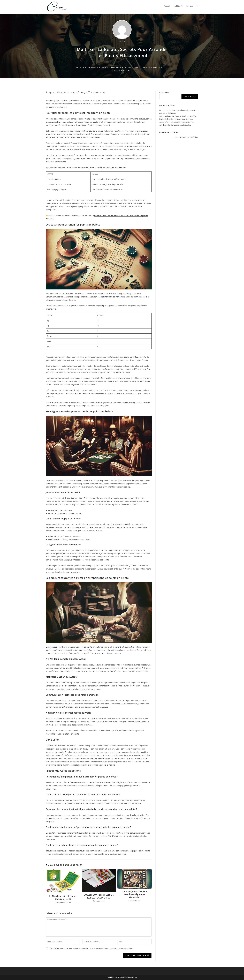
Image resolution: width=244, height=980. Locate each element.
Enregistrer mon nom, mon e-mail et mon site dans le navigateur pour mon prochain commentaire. (92, 948)
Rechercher (164, 92)
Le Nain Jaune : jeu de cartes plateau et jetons (63, 897)
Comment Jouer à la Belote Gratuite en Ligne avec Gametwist (134, 894)
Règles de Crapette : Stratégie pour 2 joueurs (176, 119)
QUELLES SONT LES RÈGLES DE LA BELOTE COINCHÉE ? (99, 896)
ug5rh (122, 41)
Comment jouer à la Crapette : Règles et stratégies (178, 116)
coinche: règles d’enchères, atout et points (175, 125)
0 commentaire (133, 67)
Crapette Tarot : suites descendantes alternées (176, 122)
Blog (121, 67)
